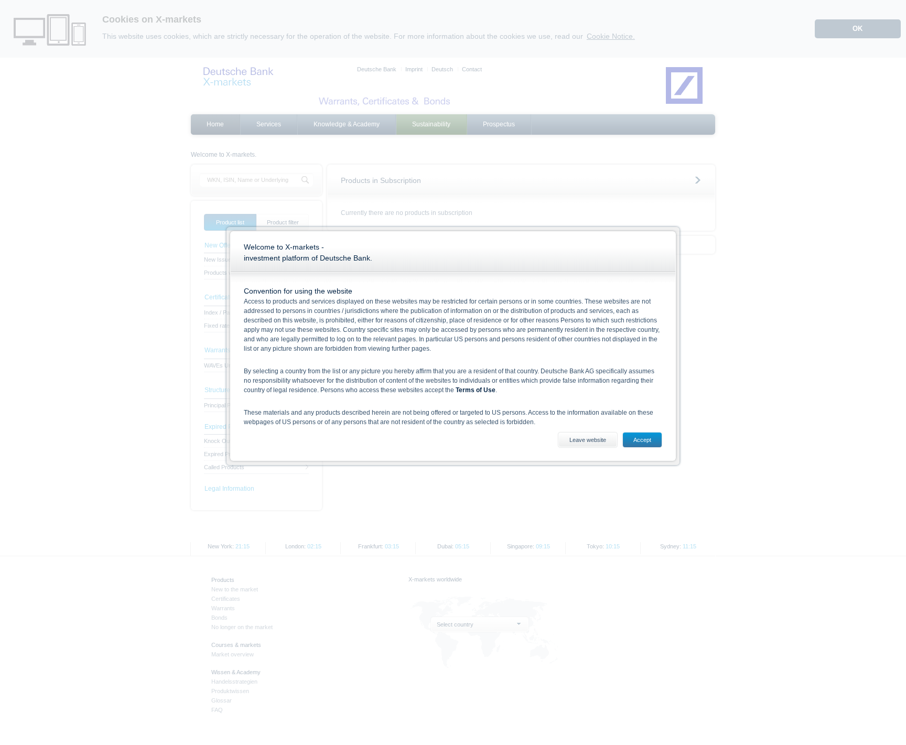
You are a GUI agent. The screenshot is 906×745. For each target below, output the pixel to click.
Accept (642, 440)
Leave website (587, 440)
